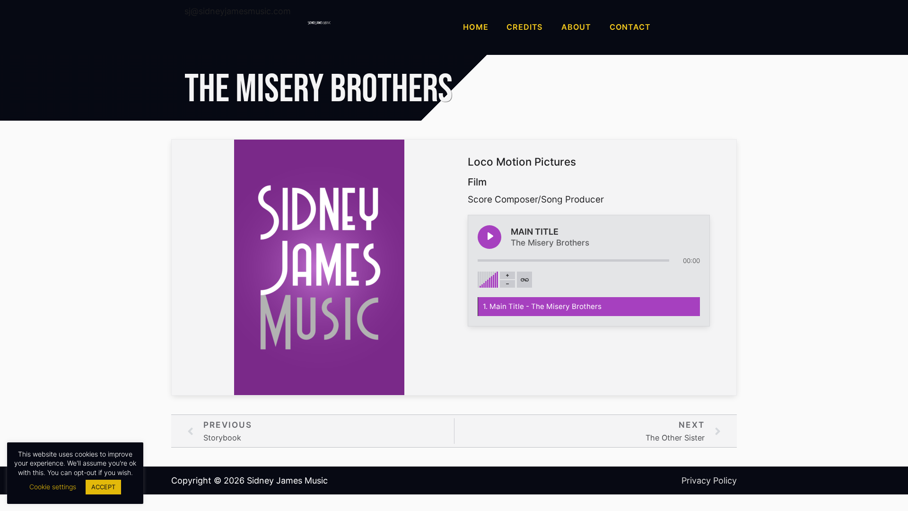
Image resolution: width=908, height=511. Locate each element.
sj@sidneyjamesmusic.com (237, 11)
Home (475, 27)
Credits (524, 27)
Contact (630, 27)
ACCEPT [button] (103, 487)
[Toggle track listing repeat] (524, 280)
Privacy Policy (709, 480)
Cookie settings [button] (52, 487)
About (576, 27)
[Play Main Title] (489, 237)
